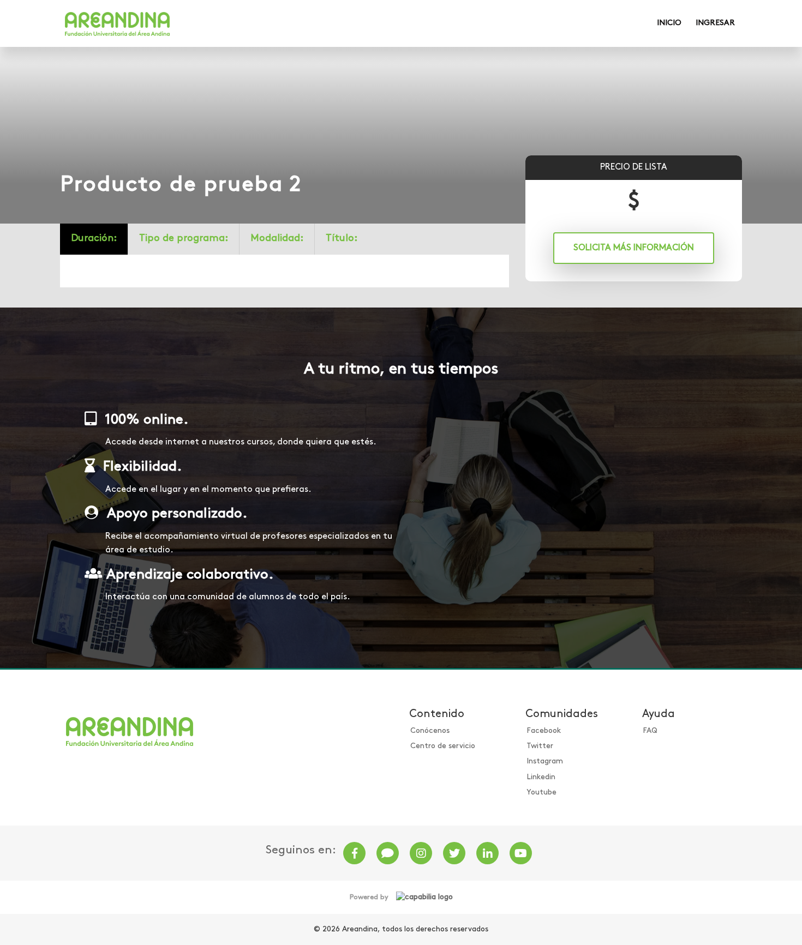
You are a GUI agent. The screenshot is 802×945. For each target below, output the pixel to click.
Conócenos (430, 731)
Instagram (544, 761)
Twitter (539, 746)
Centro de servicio (442, 746)
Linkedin (540, 777)
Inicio (669, 23)
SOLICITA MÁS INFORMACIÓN (633, 248)
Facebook (543, 731)
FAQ (650, 731)
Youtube (541, 792)
